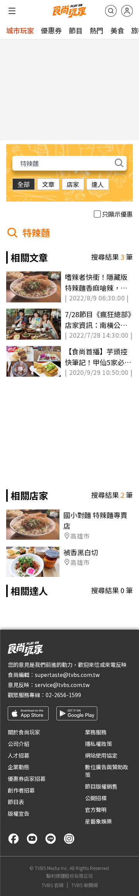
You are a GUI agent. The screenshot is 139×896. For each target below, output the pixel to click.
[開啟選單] (12, 11)
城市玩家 (20, 30)
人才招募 (18, 755)
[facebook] (13, 838)
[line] (50, 838)
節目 (76, 30)
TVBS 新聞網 (84, 885)
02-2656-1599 (63, 695)
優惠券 (51, 30)
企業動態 (18, 767)
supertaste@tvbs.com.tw (67, 674)
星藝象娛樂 (98, 821)
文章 (48, 184)
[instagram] (69, 838)
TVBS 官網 (52, 885)
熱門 (96, 30)
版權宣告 (18, 813)
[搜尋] (111, 11)
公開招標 (96, 798)
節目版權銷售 (101, 786)
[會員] (127, 11)
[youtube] (32, 838)
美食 (117, 30)
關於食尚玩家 (24, 732)
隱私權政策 (98, 744)
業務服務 (96, 732)
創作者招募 (21, 790)
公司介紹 (18, 744)
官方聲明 (96, 809)
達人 (98, 184)
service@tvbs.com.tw (62, 685)
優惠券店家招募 (27, 778)
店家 (73, 184)
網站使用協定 (101, 755)
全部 (23, 184)
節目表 (16, 802)
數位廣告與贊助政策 (106, 771)
